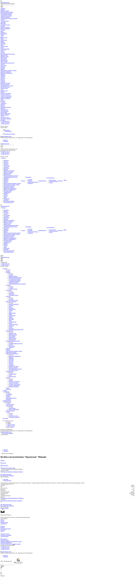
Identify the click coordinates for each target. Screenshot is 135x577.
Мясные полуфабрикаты (15, 356)
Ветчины (11, 299)
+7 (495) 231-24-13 (5, 123)
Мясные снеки (12, 333)
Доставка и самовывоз (6, 535)
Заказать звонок (10, 427)
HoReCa (11, 380)
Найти (2, 566)
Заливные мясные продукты (16, 343)
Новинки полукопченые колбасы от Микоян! (11, 500)
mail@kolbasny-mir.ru (7, 136)
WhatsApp (5, 141)
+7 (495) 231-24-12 (5, 121)
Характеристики (7, 480)
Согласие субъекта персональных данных (11, 544)
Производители (4, 522)
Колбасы (11, 275)
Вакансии (3, 530)
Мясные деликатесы (14, 304)
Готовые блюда (12, 374)
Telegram (5, 140)
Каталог (8, 271)
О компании (9, 394)
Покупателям (12, 408)
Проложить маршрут (8, 433)
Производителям (5, 540)
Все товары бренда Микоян (7, 475)
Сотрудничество (10, 404)
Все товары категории (6, 474)
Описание (5, 479)
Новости (3, 527)
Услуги (10, 414)
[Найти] (2, 7)
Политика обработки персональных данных (11, 541)
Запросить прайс (5, 508)
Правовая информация (6, 542)
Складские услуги (5, 533)
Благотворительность (6, 528)
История (3, 526)
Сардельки (11, 292)
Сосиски (11, 287)
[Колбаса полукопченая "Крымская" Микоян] (12, 471)
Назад (9, 269)
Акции (2, 521)
